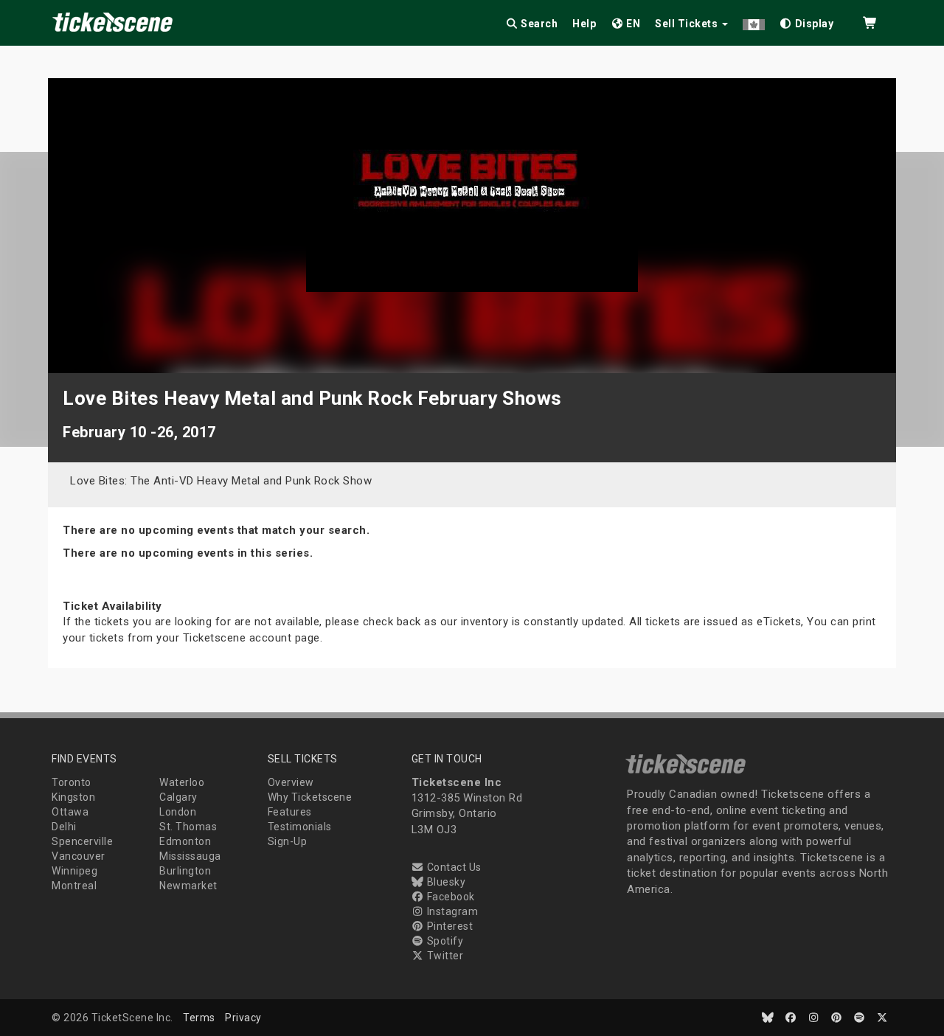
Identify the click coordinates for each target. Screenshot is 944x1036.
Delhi (64, 826)
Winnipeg (74, 871)
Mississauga (190, 856)
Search (538, 23)
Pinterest (448, 926)
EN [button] (632, 23)
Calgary (178, 797)
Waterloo (181, 782)
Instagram (451, 911)
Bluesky (444, 882)
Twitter (443, 956)
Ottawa (70, 812)
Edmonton (185, 841)
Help (584, 23)
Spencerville (82, 841)
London (177, 812)
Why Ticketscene (310, 797)
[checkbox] (806, 21)
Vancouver (78, 856)
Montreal (74, 885)
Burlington (185, 871)
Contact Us (453, 867)
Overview (291, 782)
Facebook (449, 897)
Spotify (443, 941)
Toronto (71, 782)
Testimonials (300, 826)
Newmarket (188, 885)
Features (290, 812)
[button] (753, 21)
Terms (199, 1017)
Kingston (73, 797)
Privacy (243, 1017)
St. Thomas (188, 826)
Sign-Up (288, 841)
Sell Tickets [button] (688, 23)
